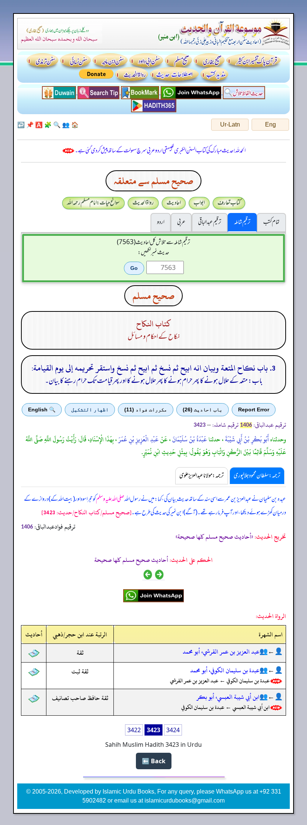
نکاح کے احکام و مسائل (154, 337)
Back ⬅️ (153, 761)
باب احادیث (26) (202, 409)
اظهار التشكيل (90, 409)
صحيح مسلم (153, 296)
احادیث (174, 202)
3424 (173, 730)
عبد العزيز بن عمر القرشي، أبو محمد (221, 652)
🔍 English (41, 409)
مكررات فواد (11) (145, 409)
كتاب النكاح (153, 324)
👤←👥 (271, 652)
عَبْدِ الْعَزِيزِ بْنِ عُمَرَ (138, 439)
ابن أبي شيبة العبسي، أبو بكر (228, 697)
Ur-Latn (230, 124)
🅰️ (39, 125)
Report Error (253, 409)
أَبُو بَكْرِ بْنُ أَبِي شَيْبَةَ (246, 439)
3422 (134, 730)
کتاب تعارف (229, 202)
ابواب (199, 202)
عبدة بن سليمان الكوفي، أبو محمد (224, 670)
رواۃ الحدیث (143, 202)
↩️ (21, 125)
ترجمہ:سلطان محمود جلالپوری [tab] (257, 475)
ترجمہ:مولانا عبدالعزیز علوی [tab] (201, 475)
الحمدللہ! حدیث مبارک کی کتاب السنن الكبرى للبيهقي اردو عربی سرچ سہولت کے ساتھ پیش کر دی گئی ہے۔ (160, 150)
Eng (270, 124)
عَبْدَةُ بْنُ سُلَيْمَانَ (189, 439)
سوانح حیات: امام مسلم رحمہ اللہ (93, 202)
